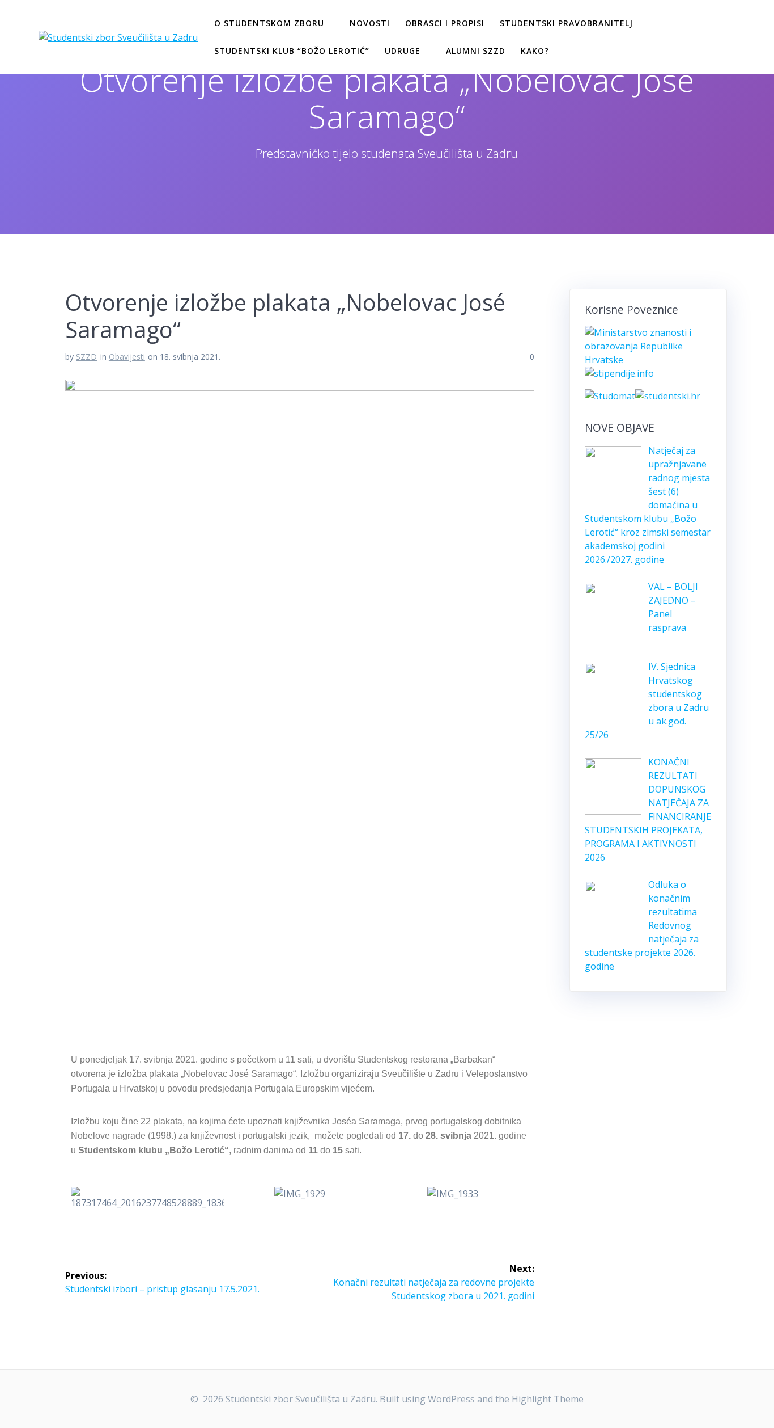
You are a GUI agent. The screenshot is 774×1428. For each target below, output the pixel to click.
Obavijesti (127, 356)
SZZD (86, 356)
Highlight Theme (548, 1399)
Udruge (402, 50)
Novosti (370, 23)
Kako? (535, 50)
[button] (81, 1198)
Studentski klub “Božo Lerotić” (291, 50)
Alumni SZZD (475, 50)
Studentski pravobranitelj (566, 23)
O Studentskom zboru (269, 23)
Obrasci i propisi (444, 23)
